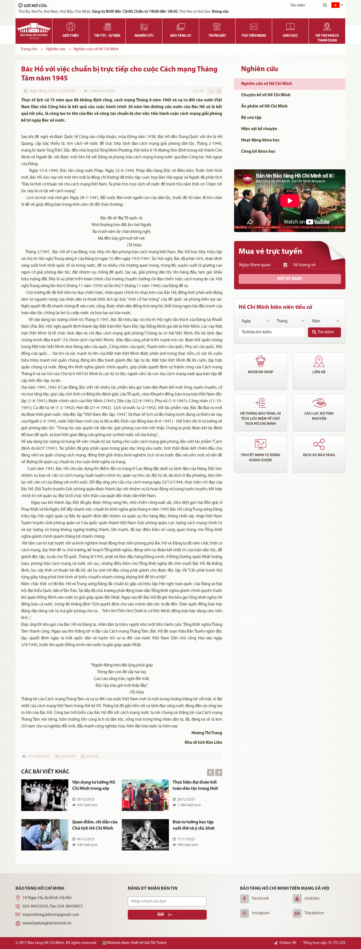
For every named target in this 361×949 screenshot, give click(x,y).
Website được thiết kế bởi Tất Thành (137, 943)
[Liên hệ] (319, 361)
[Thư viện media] (253, 25)
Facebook (260, 898)
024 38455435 (35, 906)
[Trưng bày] (217, 25)
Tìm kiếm (326, 332)
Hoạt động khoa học (260, 140)
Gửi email (68, 756)
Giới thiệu (71, 36)
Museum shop (260, 372)
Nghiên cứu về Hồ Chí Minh (96, 49)
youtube (312, 898)
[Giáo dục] (290, 25)
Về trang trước (39, 756)
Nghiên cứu (144, 36)
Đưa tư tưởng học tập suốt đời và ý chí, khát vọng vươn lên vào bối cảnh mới (194, 826)
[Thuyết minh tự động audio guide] (261, 444)
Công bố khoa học (258, 152)
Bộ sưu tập (251, 118)
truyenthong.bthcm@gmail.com (51, 915)
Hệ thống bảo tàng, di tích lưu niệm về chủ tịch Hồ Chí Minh (260, 419)
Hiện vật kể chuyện (259, 129)
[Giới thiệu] (70, 25)
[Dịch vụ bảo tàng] (319, 444)
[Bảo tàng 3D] (180, 25)
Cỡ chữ (198, 91)
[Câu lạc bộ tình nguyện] (319, 402)
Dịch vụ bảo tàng (319, 455)
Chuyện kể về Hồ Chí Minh (265, 95)
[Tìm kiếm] (325, 5)
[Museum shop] (261, 361)
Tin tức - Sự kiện (107, 36)
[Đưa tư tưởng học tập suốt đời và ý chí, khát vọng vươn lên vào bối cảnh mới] (145, 835)
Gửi (160, 915)
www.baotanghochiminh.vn (47, 923)
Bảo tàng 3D (180, 36)
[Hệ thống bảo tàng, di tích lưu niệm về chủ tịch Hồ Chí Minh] (261, 402)
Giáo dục (290, 36)
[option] (121, 819)
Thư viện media (253, 36)
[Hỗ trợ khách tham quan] (327, 25)
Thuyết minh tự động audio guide (260, 457)
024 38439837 (70, 906)
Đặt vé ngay (289, 279)
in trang (92, 756)
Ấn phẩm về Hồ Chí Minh (264, 106)
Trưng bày (217, 36)
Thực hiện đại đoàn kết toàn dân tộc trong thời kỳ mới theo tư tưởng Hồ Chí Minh (195, 786)
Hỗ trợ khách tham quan (327, 38)
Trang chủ (29, 49)
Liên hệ (318, 372)
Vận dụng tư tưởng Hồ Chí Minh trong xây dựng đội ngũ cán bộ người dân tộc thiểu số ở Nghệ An (93, 786)
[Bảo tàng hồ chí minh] (34, 31)
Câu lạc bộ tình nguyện (319, 416)
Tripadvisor (314, 913)
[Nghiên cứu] (144, 25)
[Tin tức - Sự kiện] (107, 25)
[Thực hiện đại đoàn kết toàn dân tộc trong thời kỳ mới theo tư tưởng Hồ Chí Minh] (145, 795)
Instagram (261, 913)
